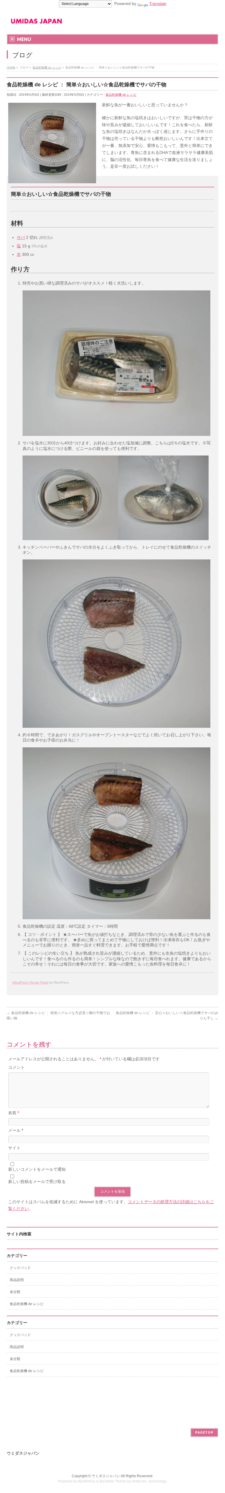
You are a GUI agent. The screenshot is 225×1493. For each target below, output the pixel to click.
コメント (16, 1067)
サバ (21, 237)
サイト (14, 1148)
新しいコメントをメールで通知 (37, 1169)
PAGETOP (204, 1432)
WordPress (86, 1481)
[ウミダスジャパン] (36, 23)
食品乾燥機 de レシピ (121, 94)
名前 (13, 1112)
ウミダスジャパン (106, 1476)
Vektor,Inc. (140, 1481)
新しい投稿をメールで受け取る (37, 1181)
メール (15, 1130)
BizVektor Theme (112, 1481)
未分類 (15, 1292)
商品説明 (17, 1280)
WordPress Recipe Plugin (30, 982)
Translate (157, 3)
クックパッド (20, 1268)
